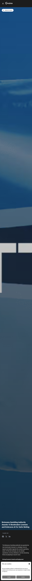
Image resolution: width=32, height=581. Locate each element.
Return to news (8, 10)
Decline (23, 577)
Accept (9, 577)
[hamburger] (3, 3)
